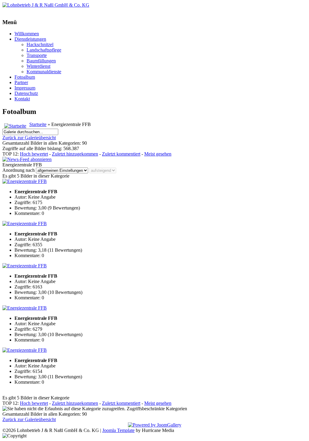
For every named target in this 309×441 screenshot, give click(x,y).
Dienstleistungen (30, 39)
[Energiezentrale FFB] (24, 181)
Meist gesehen (157, 153)
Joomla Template (118, 430)
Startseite (37, 124)
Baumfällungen (41, 60)
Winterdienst (38, 66)
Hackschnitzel (40, 44)
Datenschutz (26, 93)
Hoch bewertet (34, 153)
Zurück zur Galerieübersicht (29, 137)
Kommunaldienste (44, 71)
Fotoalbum (24, 77)
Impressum (24, 87)
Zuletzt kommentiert (121, 153)
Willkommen (26, 33)
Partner (21, 82)
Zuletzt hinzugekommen (75, 153)
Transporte (37, 55)
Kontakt (22, 98)
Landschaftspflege (44, 49)
